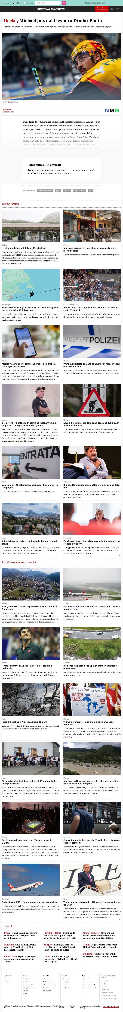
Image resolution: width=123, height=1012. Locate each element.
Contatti (26, 979)
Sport (58, 191)
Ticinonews (105, 990)
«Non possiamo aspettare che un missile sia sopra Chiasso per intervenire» (20, 935)
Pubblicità (26, 982)
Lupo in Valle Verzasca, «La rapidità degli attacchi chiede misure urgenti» (60, 935)
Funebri (25, 994)
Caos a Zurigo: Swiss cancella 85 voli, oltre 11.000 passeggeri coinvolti (20, 947)
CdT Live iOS (86, 979)
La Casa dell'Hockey (45, 191)
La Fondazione (106, 981)
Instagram (66, 982)
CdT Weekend (47, 979)
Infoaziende (47, 991)
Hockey (67, 191)
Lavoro (25, 991)
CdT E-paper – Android (90, 988)
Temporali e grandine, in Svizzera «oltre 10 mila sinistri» (100, 955)
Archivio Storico (48, 982)
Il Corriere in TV (48, 988)
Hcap (90, 191)
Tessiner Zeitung (107, 993)
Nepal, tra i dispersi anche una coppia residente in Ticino (20, 959)
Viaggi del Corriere (29, 988)
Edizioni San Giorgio (50, 985)
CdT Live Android (88, 982)
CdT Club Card (28, 985)
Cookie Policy (72, 1007)
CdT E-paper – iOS (88, 985)
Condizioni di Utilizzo (108, 996)
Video (6, 979)
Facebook (65, 979)
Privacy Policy (62, 1007)
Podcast (7, 982)
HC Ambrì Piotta (79, 191)
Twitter (64, 985)
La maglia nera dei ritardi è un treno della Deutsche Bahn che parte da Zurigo (60, 947)
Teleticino (104, 984)
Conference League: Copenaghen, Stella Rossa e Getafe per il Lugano (61, 959)
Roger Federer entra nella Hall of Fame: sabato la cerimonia (100, 946)
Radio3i (104, 987)
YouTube (65, 988)
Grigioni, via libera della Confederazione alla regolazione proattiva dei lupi (99, 935)
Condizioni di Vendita (108, 999)
